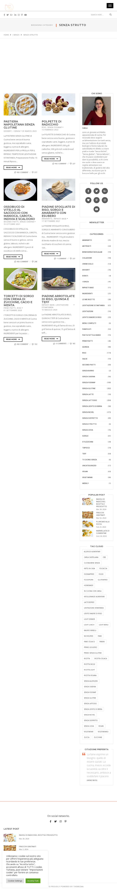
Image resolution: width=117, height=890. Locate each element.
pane (100, 636)
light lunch (89, 625)
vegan (101, 726)
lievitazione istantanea (94, 608)
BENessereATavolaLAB (92, 252)
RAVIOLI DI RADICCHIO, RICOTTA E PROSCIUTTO (101, 503)
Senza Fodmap (54, 127)
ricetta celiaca (100, 658)
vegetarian (88, 732)
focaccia (103, 568)
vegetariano (103, 732)
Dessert (8, 131)
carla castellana (91, 557)
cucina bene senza (92, 563)
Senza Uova (87, 430)
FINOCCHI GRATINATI (100, 513)
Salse (84, 359)
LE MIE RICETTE (88, 299)
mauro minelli (90, 630)
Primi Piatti (10, 308)
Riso (44, 127)
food (101, 574)
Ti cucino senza (89, 459)
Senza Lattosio (89, 400)
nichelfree (88, 636)
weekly (85, 483)
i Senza (16, 131)
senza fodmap (90, 692)
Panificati (86, 329)
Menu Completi (89, 323)
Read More (11, 167)
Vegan (85, 471)
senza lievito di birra (93, 709)
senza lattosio (90, 703)
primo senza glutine (93, 653)
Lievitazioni (87, 311)
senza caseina (90, 687)
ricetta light (89, 670)
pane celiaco (89, 642)
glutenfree (103, 580)
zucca (86, 737)
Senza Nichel (88, 412)
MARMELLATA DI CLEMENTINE (102, 532)
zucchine (98, 737)
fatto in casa (89, 568)
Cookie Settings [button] (15, 880)
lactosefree (89, 602)
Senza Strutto (89, 424)
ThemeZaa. (78, 886)
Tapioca (86, 448)
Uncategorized (89, 465)
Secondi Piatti (11, 222)
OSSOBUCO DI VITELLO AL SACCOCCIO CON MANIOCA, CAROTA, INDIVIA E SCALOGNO (19, 213)
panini (102, 642)
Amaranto (47, 218)
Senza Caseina (27, 222)
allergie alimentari (92, 552)
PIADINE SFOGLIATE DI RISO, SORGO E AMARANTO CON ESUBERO (58, 211)
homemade (88, 585)
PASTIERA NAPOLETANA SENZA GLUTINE (19, 124)
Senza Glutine (88, 388)
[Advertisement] (58, 61)
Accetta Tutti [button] (33, 880)
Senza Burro (88, 370)
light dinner (89, 619)
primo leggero (90, 647)
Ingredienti (87, 293)
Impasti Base (60, 218)
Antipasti (86, 246)
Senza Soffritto (90, 418)
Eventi (85, 276)
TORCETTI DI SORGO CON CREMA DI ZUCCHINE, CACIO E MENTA (19, 300)
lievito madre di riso (93, 613)
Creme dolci (87, 264)
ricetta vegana (90, 675)
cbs (104, 557)
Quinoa (85, 347)
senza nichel (89, 715)
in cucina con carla (92, 591)
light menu (103, 625)
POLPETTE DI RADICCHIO (51, 123)
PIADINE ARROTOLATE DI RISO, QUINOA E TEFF (58, 299)
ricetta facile (89, 664)
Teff (84, 453)
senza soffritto (91, 720)
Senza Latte (88, 394)
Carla (84, 128)
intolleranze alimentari (94, 597)
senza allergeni (91, 681)
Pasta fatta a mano (91, 335)
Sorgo (85, 436)
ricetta (87, 658)
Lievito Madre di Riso (91, 317)
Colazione (87, 258)
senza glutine (90, 698)
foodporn (88, 580)
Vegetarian (87, 477)
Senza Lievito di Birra (92, 406)
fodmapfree (89, 574)
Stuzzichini (87, 442)
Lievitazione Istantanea (93, 305)
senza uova (89, 726)
